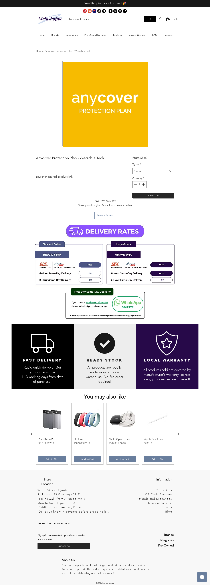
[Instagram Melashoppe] (115, 11)
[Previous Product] (31, 434)
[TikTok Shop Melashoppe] (104, 11)
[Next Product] (178, 434)
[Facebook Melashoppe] (111, 11)
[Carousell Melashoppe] (85, 11)
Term (136, 164)
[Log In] (168, 19)
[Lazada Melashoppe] (94, 11)
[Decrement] (135, 184)
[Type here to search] (149, 19)
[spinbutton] (139, 184)
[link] (161, 19)
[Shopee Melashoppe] (90, 11)
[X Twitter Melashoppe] (120, 11)
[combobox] (153, 171)
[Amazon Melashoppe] (99, 11)
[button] (55, 35)
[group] (105, 434)
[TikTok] (125, 11)
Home (39, 50)
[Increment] (143, 184)
